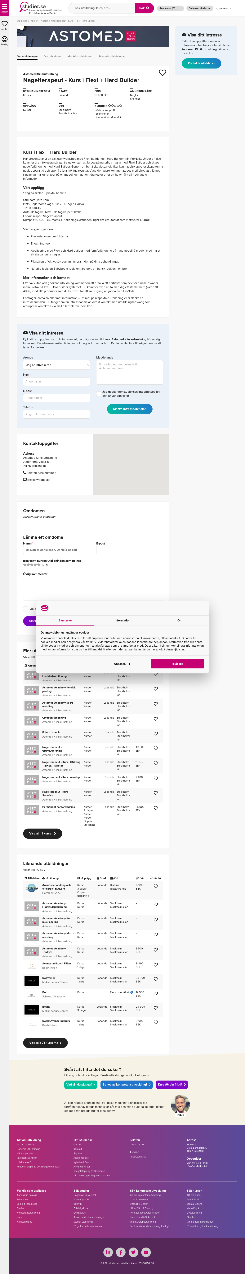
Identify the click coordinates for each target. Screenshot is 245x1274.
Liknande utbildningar (111, 56)
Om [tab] (179, 620)
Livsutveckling (194, 1213)
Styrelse (78, 1153)
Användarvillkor (82, 1166)
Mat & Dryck (193, 1208)
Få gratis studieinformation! (88, 1226)
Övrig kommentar (35, 574)
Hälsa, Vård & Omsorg (141, 1208)
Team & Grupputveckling (143, 1222)
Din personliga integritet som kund (92, 1175)
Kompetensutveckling (28, 1213)
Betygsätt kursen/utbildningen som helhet (52, 561)
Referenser (23, 1199)
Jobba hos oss (81, 1158)
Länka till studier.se (27, 1204)
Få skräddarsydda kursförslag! (203, 1226)
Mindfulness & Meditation (200, 1222)
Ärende (28, 358)
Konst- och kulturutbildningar (89, 1217)
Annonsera (165, 8)
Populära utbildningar (28, 1149)
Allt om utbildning (26, 1144)
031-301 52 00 (225, 8)
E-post (27, 391)
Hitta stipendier (25, 1153)
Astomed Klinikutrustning (40, 74)
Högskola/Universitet (85, 1195)
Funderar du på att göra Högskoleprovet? (38, 1166)
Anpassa (120, 663)
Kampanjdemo (24, 1222)
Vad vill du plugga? (79, 1084)
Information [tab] (122, 620)
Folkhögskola (81, 1208)
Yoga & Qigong (194, 1204)
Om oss (78, 1144)
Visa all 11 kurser (41, 833)
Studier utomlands (83, 1222)
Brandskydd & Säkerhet (142, 1217)
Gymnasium (80, 1213)
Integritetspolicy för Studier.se (89, 1171)
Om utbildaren (52, 56)
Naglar (134, 95)
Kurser (27, 95)
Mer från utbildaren (79, 56)
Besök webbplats (38, 480)
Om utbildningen (27, 56)
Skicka (34, 621)
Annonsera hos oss (27, 1195)
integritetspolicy (149, 391)
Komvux (78, 1204)
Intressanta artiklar (27, 1158)
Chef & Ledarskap (139, 1199)
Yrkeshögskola (81, 1199)
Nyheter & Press (82, 1162)
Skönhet (135, 99)
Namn (27, 375)
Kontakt (78, 1149)
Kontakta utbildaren (201, 63)
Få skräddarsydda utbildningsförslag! (149, 1226)
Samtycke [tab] (65, 620)
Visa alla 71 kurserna (43, 1042)
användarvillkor (118, 395)
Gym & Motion (194, 1199)
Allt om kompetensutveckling (145, 1195)
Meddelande (104, 358)
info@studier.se (138, 1156)
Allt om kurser (194, 1195)
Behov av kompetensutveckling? (125, 1084)
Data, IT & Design (139, 1204)
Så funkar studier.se (200, 8)
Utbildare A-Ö (24, 1162)
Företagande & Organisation (145, 1213)
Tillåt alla (177, 663)
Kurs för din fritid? (170, 1084)
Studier (20, 1208)
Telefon (28, 407)
